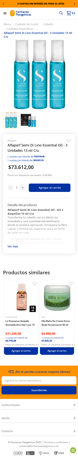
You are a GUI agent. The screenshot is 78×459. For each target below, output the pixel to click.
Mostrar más (13, 247)
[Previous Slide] (3, 3)
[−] (11, 188)
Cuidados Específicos (19, 28)
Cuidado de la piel (26, 24)
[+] (23, 188)
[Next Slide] (74, 3)
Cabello (48, 24)
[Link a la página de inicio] (7, 24)
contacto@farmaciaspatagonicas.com (39, 446)
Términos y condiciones (55, 442)
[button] (61, 13)
